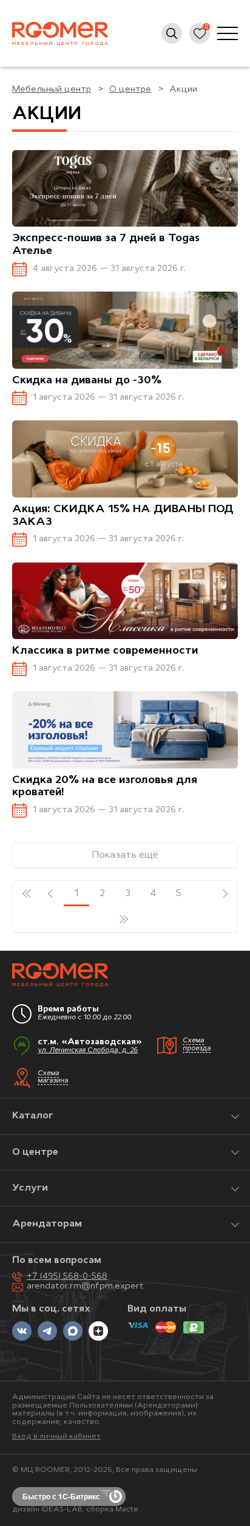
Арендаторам (47, 1224)
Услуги (30, 1188)
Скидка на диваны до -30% (86, 380)
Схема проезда (197, 1045)
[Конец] (125, 919)
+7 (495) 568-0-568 (67, 1276)
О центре (35, 1152)
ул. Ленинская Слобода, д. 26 (88, 1050)
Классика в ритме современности (105, 651)
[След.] (224, 893)
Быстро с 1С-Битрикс (61, 1496)
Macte (126, 1509)
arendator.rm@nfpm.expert (85, 1286)
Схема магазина (53, 1077)
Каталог (32, 1116)
